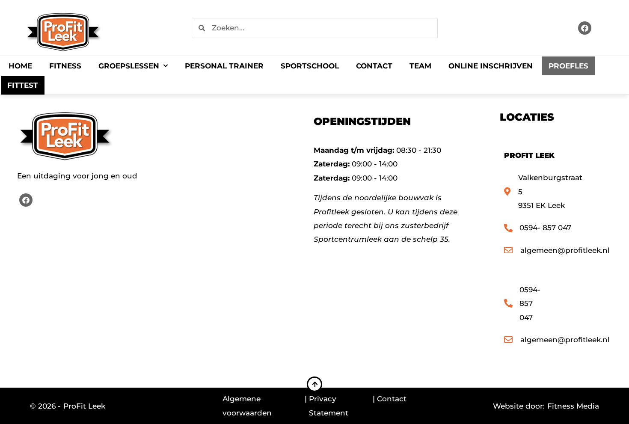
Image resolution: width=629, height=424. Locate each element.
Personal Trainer (224, 66)
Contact (374, 66)
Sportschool (310, 66)
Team (420, 66)
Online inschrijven (490, 66)
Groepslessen (128, 66)
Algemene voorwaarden (247, 405)
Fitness (65, 66)
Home (20, 66)
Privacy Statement (328, 405)
